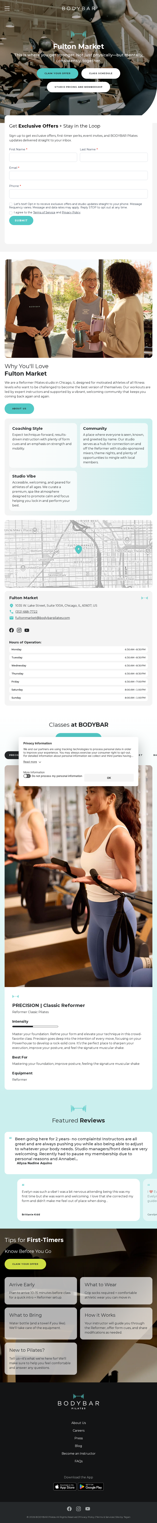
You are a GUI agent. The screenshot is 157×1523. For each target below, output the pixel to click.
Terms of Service (44, 212)
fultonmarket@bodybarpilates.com (42, 618)
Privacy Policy (71, 212)
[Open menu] (7, 8)
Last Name (89, 149)
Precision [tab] (16, 755)
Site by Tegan (123, 1517)
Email (14, 168)
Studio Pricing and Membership (78, 87)
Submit (21, 220)
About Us (19, 408)
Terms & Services (105, 1517)
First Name (18, 149)
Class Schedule (101, 73)
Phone (15, 186)
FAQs (79, 1461)
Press (78, 1438)
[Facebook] (11, 630)
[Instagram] (19, 630)
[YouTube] (27, 630)
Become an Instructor (79, 1453)
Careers (78, 1430)
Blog (78, 1446)
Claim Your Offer (57, 73)
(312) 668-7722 (26, 612)
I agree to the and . (47, 212)
